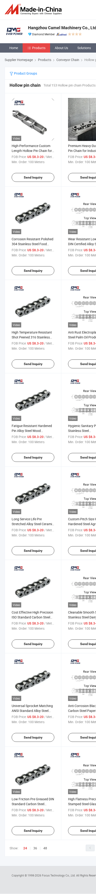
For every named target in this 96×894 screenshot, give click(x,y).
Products (38, 48)
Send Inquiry (33, 177)
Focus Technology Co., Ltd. (59, 875)
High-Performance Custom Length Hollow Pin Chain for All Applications (32, 151)
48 (45, 848)
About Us (61, 48)
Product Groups (25, 73)
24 (25, 848)
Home (13, 48)
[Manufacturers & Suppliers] (34, 9)
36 (35, 848)
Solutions (84, 48)
